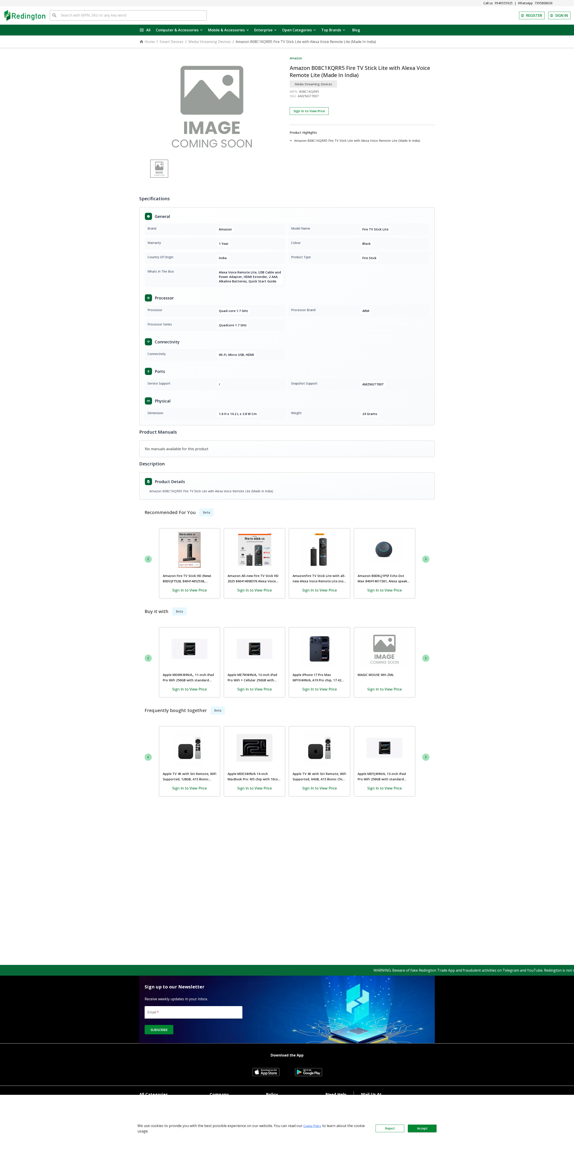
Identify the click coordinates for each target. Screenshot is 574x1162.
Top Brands (331, 30)
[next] (425, 559)
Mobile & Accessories (226, 30)
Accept (422, 1128)
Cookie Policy (312, 1126)
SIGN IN (561, 15)
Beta (206, 512)
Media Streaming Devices (209, 41)
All (148, 30)
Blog (356, 30)
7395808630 (543, 3)
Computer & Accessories (177, 30)
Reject (390, 1128)
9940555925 (504, 3)
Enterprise (263, 30)
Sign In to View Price (309, 111)
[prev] (148, 559)
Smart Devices (171, 41)
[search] (54, 15)
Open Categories (297, 30)
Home (150, 41)
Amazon (296, 58)
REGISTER (534, 15)
